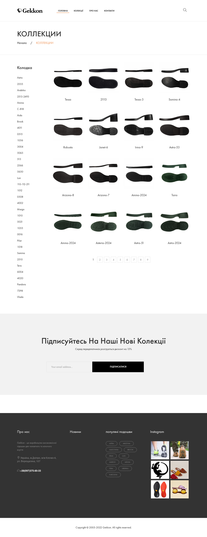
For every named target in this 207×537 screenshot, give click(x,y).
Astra (19, 77)
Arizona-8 (68, 195)
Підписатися (118, 366)
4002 (20, 203)
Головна (63, 10)
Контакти (109, 10)
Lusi (19, 178)
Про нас (93, 10)
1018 (19, 247)
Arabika (21, 90)
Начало (22, 43)
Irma (111, 456)
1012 (19, 190)
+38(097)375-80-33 (30, 470)
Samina (21, 253)
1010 (20, 215)
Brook (20, 121)
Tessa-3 (139, 99)
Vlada (20, 297)
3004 (20, 146)
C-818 (20, 109)
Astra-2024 (174, 243)
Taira (174, 195)
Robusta (68, 147)
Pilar (19, 240)
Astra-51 (139, 243)
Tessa (68, 99)
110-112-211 (23, 184)
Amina (20, 102)
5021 (20, 221)
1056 (20, 140)
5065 (20, 153)
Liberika (125, 468)
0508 (20, 196)
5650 (20, 171)
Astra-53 (174, 147)
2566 (20, 165)
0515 (20, 134)
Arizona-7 (103, 195)
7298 (20, 290)
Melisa (127, 462)
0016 (20, 234)
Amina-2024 (139, 195)
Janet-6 (103, 147)
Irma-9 (139, 147)
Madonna (113, 449)
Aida (19, 115)
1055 (20, 228)
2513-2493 (23, 96)
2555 (20, 84)
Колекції (78, 10)
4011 (19, 127)
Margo (20, 209)
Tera (19, 265)
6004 (20, 271)
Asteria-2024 (103, 243)
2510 (20, 259)
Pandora (21, 284)
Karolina (113, 474)
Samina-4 (174, 99)
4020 (20, 278)
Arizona (126, 443)
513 (19, 159)
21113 (103, 99)
